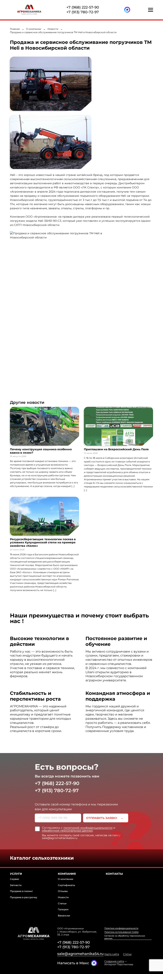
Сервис (14, 879)
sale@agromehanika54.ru (80, 954)
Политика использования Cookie (121, 932)
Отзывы (63, 891)
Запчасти (15, 885)
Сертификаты (66, 885)
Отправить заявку (101, 818)
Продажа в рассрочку (23, 897)
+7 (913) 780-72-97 (82, 12)
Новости (53, 28)
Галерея (63, 909)
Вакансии (64, 915)
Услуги (16, 874)
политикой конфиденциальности (88, 827)
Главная (15, 28)
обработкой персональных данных (67, 830)
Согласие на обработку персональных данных (124, 937)
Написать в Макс (73, 963)
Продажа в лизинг (21, 891)
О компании (33, 28)
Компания (67, 874)
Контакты (114, 874)
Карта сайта (111, 954)
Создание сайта (114, 961)
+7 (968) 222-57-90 (82, 7)
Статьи (62, 903)
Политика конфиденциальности (121, 928)
